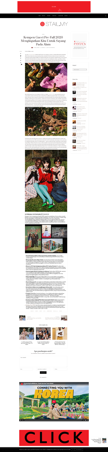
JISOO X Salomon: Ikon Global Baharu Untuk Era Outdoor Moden (81, 108)
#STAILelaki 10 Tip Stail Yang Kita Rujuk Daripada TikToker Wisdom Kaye (26, 343)
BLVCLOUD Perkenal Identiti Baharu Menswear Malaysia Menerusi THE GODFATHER (82, 93)
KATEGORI (43, 15)
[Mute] (85, 420)
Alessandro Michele (31, 54)
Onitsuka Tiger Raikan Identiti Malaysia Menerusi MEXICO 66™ (82, 115)
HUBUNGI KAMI (60, 15)
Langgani (66, 15)
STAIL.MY (79, 88)
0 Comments (43, 47)
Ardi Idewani (37, 47)
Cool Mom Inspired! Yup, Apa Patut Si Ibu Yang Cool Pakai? (96, 441)
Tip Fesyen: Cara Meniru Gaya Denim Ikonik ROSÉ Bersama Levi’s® (81, 128)
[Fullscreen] (87, 420)
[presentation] (22, 336)
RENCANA (48, 15)
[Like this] (20, 64)
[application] (54, 401)
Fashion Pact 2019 (30, 305)
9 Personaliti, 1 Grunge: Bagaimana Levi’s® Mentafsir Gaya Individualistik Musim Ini (82, 147)
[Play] (20, 420)
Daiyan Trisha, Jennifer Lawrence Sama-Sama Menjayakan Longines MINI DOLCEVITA (43, 343)
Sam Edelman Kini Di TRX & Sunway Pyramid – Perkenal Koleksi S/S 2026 (82, 135)
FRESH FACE (54, 15)
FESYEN (43, 34)
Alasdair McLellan (51, 94)
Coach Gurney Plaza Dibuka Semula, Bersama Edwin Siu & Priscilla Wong (60, 343)
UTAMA (39, 15)
